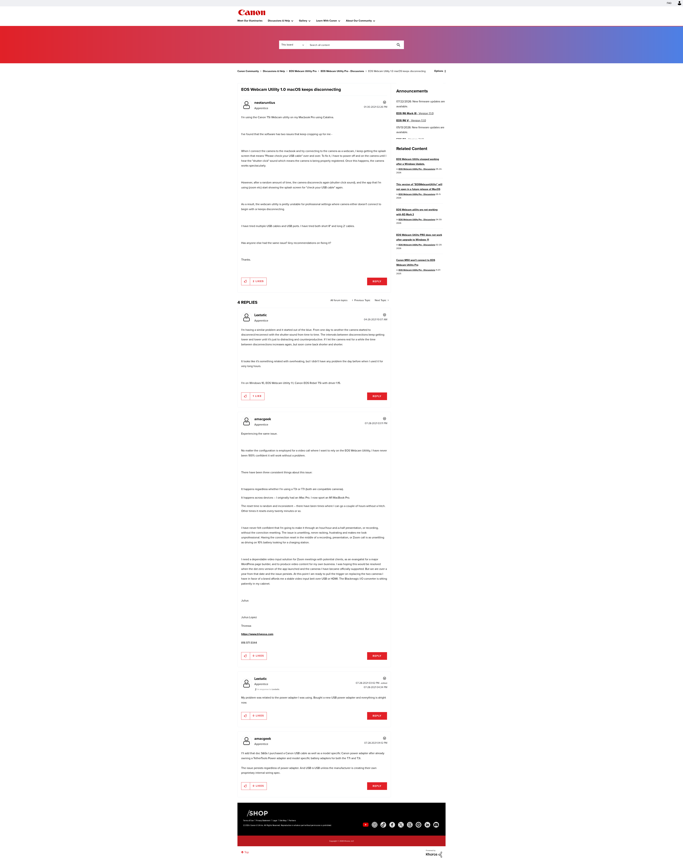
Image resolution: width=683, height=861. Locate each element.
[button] (391, 402)
